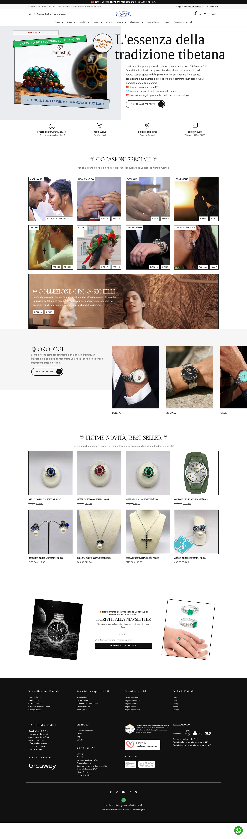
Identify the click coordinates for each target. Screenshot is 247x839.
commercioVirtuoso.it (150, 728)
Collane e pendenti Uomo (87, 703)
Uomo (165, 267)
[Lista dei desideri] (199, 14)
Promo (166, 22)
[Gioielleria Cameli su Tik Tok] (130, 792)
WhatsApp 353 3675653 (195, 135)
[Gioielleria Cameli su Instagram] (117, 792)
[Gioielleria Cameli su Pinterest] (136, 792)
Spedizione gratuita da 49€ (144, 87)
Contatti (80, 739)
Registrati (215, 14)
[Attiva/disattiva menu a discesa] (29, 14)
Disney (175, 703)
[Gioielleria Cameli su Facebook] (111, 792)
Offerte (79, 733)
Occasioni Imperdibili (183, 22)
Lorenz (175, 697)
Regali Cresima (131, 703)
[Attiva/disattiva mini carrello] (205, 14)
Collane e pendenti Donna (39, 706)
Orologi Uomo (82, 700)
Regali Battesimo (131, 697)
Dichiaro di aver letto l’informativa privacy (115, 639)
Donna (154, 267)
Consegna (81, 753)
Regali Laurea (130, 706)
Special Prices (153, 22)
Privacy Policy (82, 772)
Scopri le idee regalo (59, 218)
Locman (176, 709)
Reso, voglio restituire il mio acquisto (92, 766)
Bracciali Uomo (83, 697)
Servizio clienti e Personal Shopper (51, 14)
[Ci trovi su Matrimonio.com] (142, 745)
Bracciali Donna (34, 697)
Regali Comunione (132, 700)
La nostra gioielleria (85, 730)
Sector (175, 706)
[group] (135, 380)
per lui (116, 218)
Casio (175, 700)
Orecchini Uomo (83, 706)
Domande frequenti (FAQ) (87, 769)
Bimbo (165, 218)
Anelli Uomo (82, 709)
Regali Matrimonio (132, 709)
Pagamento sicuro (84, 763)
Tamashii (130, 70)
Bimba (155, 218)
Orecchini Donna (35, 703)
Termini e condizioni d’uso (87, 760)
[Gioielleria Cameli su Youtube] (123, 792)
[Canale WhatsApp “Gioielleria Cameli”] (123, 800)
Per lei (105, 218)
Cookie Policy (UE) (84, 775)
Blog (78, 736)
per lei (56, 267)
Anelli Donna (33, 700)
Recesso (80, 756)
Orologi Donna (34, 709)
